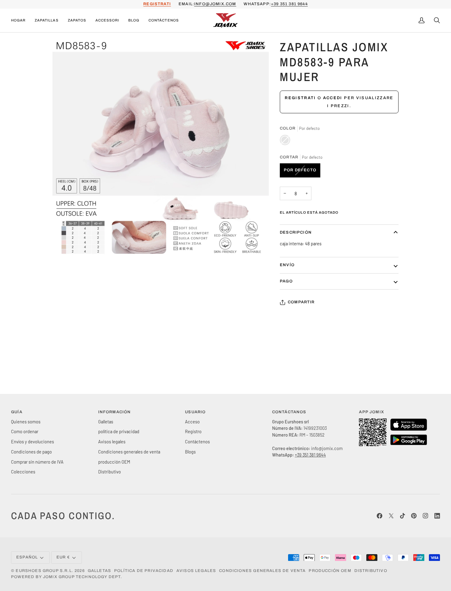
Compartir (301, 302)
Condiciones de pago (31, 451)
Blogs (190, 451)
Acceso (192, 421)
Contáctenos (197, 441)
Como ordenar (24, 431)
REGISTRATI (157, 4)
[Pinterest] (414, 516)
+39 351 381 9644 (289, 4)
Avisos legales (111, 441)
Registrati (300, 98)
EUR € (63, 557)
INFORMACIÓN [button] (114, 412)
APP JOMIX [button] (371, 412)
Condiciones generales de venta (129, 451)
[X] (391, 516)
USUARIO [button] (195, 412)
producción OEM (114, 462)
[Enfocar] (64, 244)
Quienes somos (25, 421)
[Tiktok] (402, 516)
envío (287, 265)
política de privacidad (118, 431)
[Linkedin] (437, 516)
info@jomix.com (215, 4)
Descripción (296, 232)
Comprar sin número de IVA (37, 462)
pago (286, 281)
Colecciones (23, 471)
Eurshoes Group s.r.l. (44, 571)
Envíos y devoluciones (32, 441)
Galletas (105, 421)
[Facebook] (379, 516)
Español (27, 557)
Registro (193, 431)
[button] (46, 21)
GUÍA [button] (16, 412)
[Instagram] (425, 516)
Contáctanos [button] (289, 412)
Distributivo (109, 471)
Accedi (332, 98)
